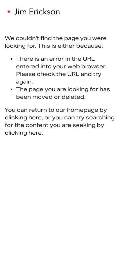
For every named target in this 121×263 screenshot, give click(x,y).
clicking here (23, 117)
